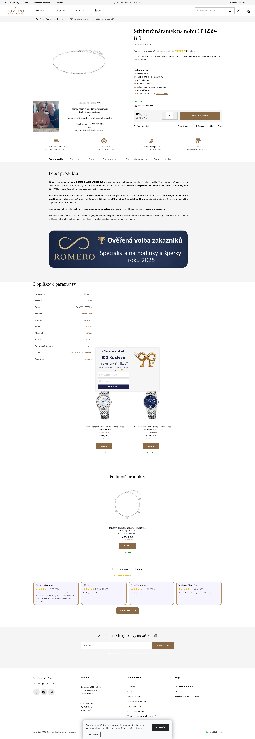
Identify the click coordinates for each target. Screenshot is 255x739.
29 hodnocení (191, 51)
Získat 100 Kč (113, 386)
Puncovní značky (12, 2)
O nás (130, 691)
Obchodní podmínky (136, 711)
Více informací (162, 93)
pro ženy (87, 320)
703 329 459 (45, 678)
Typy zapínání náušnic (184, 686)
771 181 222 (51, 692)
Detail (104, 446)
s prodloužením (84, 352)
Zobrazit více (127, 610)
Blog (26, 2)
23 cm (73, 352)
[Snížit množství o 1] (164, 115)
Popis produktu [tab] (56, 159)
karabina (88, 359)
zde (145, 728)
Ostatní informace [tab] (111, 159)
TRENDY (88, 326)
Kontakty (59, 2)
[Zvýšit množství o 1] (175, 115)
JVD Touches (180, 691)
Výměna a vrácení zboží (137, 701)
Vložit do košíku (200, 115)
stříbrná (88, 339)
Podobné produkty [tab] (162, 159)
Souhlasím (160, 727)
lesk (90, 346)
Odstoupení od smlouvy (239, 2)
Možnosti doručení (145, 105)
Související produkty (135, 159)
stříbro (89, 333)
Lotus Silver (86, 313)
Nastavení (93, 734)
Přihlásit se (163, 645)
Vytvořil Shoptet (215, 732)
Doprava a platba (134, 696)
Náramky (87, 294)
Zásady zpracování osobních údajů (142, 716)
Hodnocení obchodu (41, 2)
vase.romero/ (44, 692)
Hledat (231, 10)
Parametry (74, 159)
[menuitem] (42, 10)
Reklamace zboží (134, 706)
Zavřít (148, 125)
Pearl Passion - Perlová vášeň (187, 696)
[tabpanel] (104, 422)
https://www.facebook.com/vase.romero (36, 692)
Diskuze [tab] (92, 159)
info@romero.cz (47, 683)
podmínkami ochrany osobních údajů (142, 653)
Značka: (142, 126)
